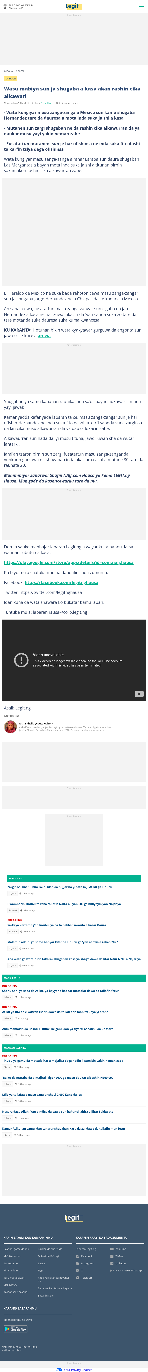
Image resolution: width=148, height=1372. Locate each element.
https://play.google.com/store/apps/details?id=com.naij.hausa (69, 562)
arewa (44, 335)
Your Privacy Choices (78, 1370)
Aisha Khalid (47, 103)
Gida (7, 71)
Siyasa (12, 893)
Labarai (19, 71)
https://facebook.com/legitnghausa (61, 582)
